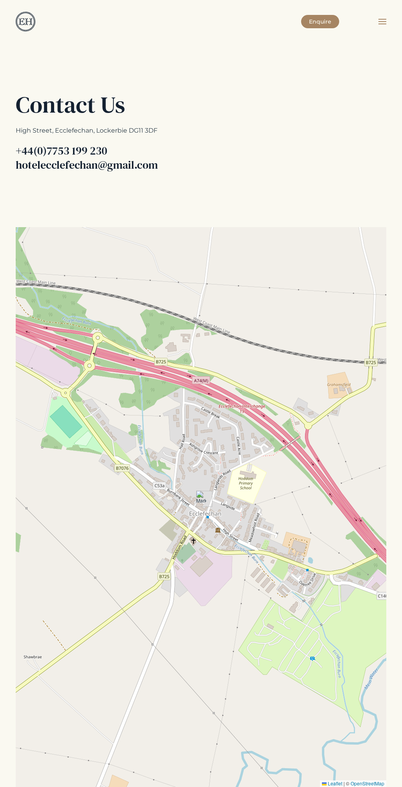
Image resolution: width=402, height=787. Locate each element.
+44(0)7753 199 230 (61, 150)
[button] (382, 21)
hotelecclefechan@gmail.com (87, 164)
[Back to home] (25, 21)
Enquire (320, 21)
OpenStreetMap (367, 783)
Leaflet (334, 783)
